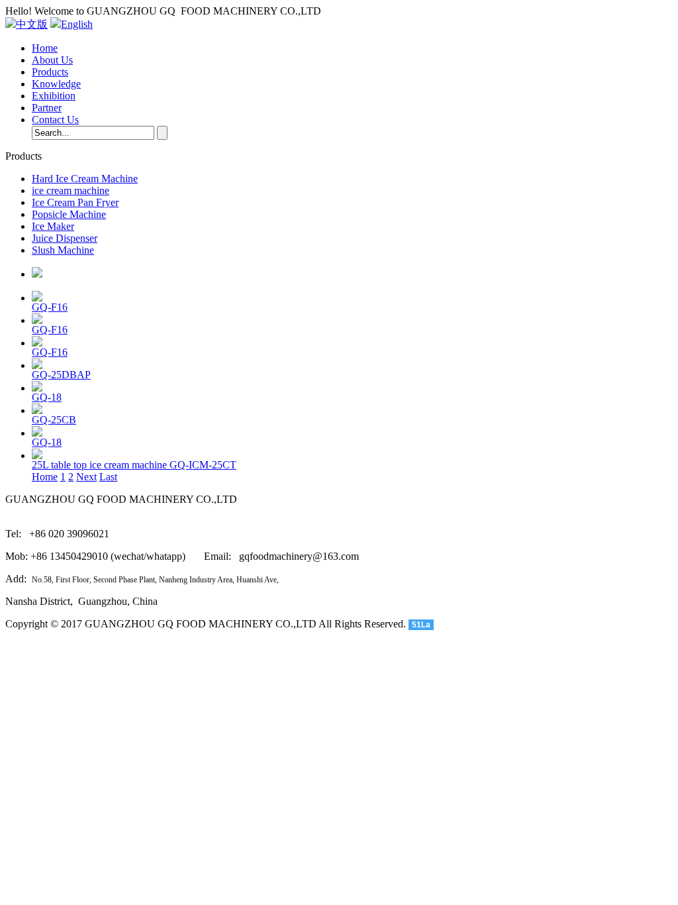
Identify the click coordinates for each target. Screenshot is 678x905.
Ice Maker (53, 226)
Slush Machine (63, 250)
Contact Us (55, 119)
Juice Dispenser (64, 238)
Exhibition (53, 95)
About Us (52, 60)
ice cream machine (70, 190)
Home (45, 48)
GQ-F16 (50, 307)
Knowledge (56, 83)
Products (50, 72)
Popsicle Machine (69, 214)
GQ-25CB (54, 419)
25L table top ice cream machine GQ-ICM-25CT (134, 464)
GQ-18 (47, 397)
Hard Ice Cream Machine (85, 178)
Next (86, 476)
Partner (47, 107)
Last (108, 476)
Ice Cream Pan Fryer (75, 202)
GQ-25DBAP (61, 374)
